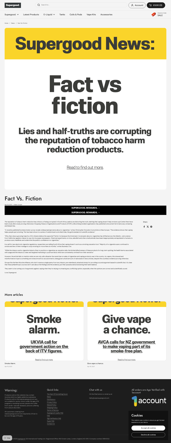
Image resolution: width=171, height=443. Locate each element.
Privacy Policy (52, 402)
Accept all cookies (148, 428)
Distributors (51, 399)
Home (6, 23)
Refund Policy (51, 405)
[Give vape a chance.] (126, 331)
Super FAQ (50, 421)
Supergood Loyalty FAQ (55, 413)
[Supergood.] (13, 5)
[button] (156, 5)
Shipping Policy (52, 408)
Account (139, 5)
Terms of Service (53, 410)
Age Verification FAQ (54, 418)
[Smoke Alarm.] (44, 331)
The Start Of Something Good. (57, 394)
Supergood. (21, 439)
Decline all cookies (148, 435)
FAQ (48, 416)
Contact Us (51, 424)
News (13, 23)
